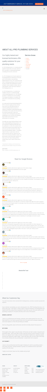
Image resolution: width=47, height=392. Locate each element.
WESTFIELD (33, 371)
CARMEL (26, 367)
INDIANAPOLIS (27, 373)
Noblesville (28, 65)
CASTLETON (27, 369)
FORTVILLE (26, 371)
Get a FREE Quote (39, 4)
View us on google (23, 262)
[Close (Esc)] (1, 388)
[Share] (4, 388)
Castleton (28, 59)
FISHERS (26, 370)
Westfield (27, 67)
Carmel (27, 58)
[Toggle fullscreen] (8, 388)
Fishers (27, 61)
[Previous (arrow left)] (1, 390)
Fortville (27, 62)
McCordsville (28, 64)
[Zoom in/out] (11, 388)
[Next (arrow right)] (4, 390)
